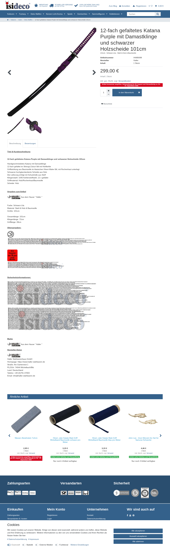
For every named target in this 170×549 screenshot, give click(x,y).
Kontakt (90, 515)
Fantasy (22, 14)
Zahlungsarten (13, 515)
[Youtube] (130, 515)
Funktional (63, 545)
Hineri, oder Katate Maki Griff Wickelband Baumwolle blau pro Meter (104, 439)
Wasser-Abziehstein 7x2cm (26, 438)
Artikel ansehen (27, 466)
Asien (20, 20)
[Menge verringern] (108, 94)
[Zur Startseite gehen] (7, 20)
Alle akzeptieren (138, 531)
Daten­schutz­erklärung (17, 539)
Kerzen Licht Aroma (54, 14)
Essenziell (16, 545)
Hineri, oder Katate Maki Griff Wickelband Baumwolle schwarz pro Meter (65, 440)
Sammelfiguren (98, 14)
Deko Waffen (36, 14)
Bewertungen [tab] (30, 143)
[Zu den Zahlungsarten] (32, 493)
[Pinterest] (133, 515)
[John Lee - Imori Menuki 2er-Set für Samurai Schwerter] (143, 419)
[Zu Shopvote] (135, 493)
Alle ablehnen (138, 541)
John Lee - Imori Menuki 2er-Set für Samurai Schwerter (144, 439)
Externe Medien (46, 545)
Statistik (29, 545)
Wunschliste (107, 104)
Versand (32, 453)
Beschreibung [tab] (15, 143)
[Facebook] (127, 515)
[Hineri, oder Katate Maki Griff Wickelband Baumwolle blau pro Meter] (104, 419)
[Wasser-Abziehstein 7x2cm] (26, 419)
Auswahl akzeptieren (138, 536)
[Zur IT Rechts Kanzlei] (121, 493)
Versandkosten (124, 81)
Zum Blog (113, 6)
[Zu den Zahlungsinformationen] (25, 493)
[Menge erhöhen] (108, 91)
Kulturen (11, 14)
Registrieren (52, 515)
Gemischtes (82, 14)
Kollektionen (114, 14)
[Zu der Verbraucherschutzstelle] (145, 493)
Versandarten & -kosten (17, 519)
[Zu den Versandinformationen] (63, 493)
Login (49, 519)
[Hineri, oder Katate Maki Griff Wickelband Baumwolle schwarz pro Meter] (65, 419)
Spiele (70, 14)
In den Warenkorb (126, 92)
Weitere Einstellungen (80, 545)
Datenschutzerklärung (96, 519)
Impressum (34, 539)
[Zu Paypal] (10, 493)
